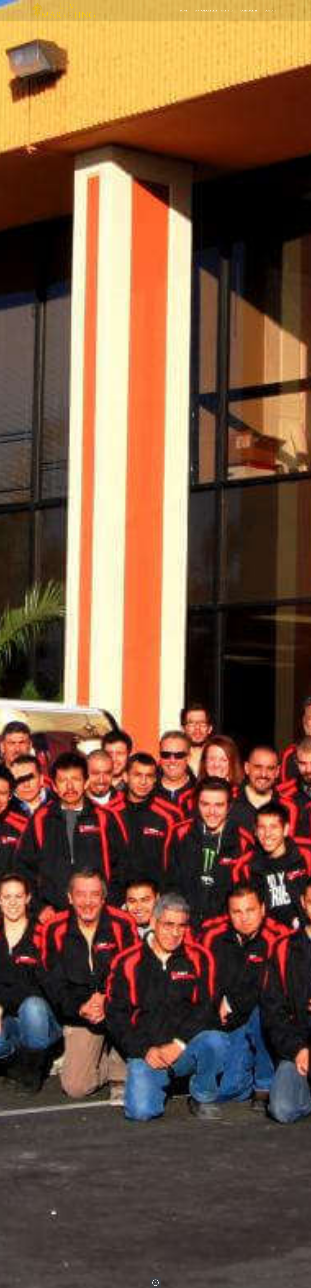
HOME (183, 10)
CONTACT (270, 10)
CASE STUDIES (249, 10)
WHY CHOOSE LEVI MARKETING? (214, 10)
